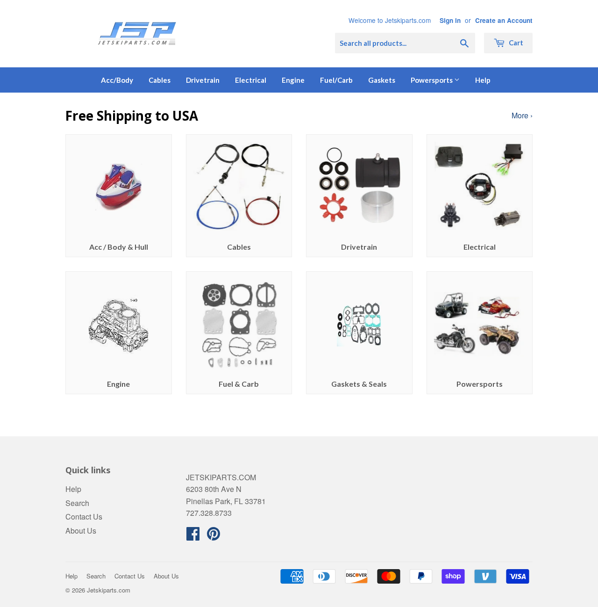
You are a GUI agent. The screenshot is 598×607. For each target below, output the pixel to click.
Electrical (250, 80)
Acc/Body (117, 80)
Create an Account (504, 20)
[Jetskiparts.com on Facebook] (193, 536)
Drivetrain (203, 80)
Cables (160, 80)
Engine (293, 80)
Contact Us (83, 516)
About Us (80, 530)
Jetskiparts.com (108, 589)
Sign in (450, 20)
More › (522, 115)
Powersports (432, 80)
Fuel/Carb (336, 80)
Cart (515, 42)
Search (77, 503)
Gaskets (381, 80)
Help (483, 80)
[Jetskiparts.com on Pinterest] (213, 536)
